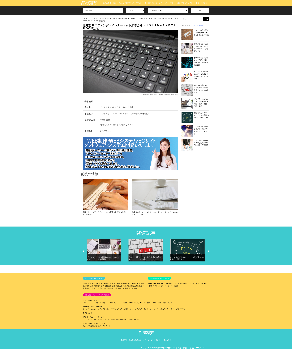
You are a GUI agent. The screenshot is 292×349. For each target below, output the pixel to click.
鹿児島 (131, 288)
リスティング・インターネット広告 (166, 286)
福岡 (108, 288)
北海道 (132, 18)
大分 (122, 288)
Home (83, 18)
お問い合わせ (166, 340)
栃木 (115, 283)
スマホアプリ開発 (179, 283)
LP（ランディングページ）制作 (151, 309)
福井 (88, 286)
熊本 (119, 288)
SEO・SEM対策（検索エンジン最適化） (112, 319)
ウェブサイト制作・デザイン (106, 309)
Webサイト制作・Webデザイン (130, 3)
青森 (89, 283)
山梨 (91, 286)
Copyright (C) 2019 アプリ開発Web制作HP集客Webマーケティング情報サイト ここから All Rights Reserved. (175, 348)
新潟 (138, 283)
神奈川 (134, 283)
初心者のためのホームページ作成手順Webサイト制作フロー (201, 115)
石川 (84, 286)
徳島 (93, 288)
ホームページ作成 (154, 283)
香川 (97, 288)
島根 (140, 286)
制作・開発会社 (201, 3)
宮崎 (126, 288)
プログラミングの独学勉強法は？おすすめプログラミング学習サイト (103, 258)
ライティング (87, 313)
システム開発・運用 (109, 3)
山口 (90, 288)
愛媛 (101, 288)
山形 (104, 283)
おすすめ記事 (198, 25)
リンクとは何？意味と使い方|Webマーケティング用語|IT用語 (201, 32)
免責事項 (124, 340)
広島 (86, 288)
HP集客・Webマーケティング (156, 3)
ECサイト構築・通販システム (161, 303)
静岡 (102, 286)
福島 (107, 283)
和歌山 (132, 286)
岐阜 (98, 286)
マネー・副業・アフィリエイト (181, 3)
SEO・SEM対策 (166, 283)
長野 (95, 286)
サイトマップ (147, 340)
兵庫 (124, 286)
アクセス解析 (132, 319)
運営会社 (157, 340)
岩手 (93, 283)
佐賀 (111, 288)
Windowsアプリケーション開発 (139, 303)
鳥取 (137, 286)
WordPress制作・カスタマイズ (128, 309)
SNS (138, 319)
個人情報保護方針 (135, 340)
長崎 (115, 288)
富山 (142, 283)
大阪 (120, 286)
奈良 (128, 286)
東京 (129, 283)
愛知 (106, 286)
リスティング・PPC (90, 319)
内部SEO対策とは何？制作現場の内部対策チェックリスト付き (145, 258)
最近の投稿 (186, 25)
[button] (83, 251)
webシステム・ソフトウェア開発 (94, 303)
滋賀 (113, 286)
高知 (104, 288)
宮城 (96, 283)
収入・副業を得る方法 (91, 326)
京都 (117, 286)
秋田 (100, 283)
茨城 (111, 283)
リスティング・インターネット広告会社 (103, 18)
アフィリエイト (104, 326)
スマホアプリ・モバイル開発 (117, 303)
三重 (109, 286)
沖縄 (135, 288)
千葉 (126, 283)
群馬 (118, 283)
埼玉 (122, 283)
